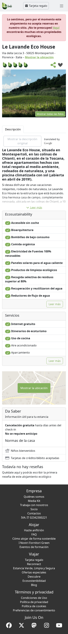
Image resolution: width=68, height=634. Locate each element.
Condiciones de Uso (34, 598)
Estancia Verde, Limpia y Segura (34, 568)
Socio (34, 509)
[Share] (53, 66)
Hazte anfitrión (34, 530)
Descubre (34, 576)
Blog (34, 585)
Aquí (56, 28)
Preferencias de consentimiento (34, 610)
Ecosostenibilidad (34, 581)
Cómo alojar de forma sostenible (34, 539)
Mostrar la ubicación (39, 57)
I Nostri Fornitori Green (34, 543)
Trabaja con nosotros (34, 505)
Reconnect (34, 564)
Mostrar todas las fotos (50, 114)
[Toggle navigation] (61, 5)
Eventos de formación (34, 547)
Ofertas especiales (34, 572)
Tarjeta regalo (37, 6)
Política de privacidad (34, 602)
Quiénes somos (34, 497)
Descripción (13, 129)
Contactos (34, 513)
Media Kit (34, 501)
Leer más (36, 207)
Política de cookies (34, 606)
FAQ (34, 534)
